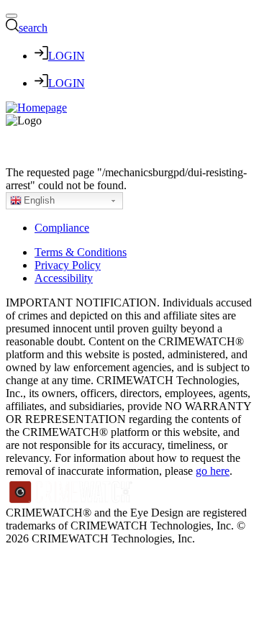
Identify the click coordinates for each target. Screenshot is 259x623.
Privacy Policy (68, 265)
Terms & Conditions (81, 252)
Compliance (62, 228)
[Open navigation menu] (11, 16)
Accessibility (64, 278)
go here (213, 471)
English (39, 200)
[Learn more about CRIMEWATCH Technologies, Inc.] (71, 500)
